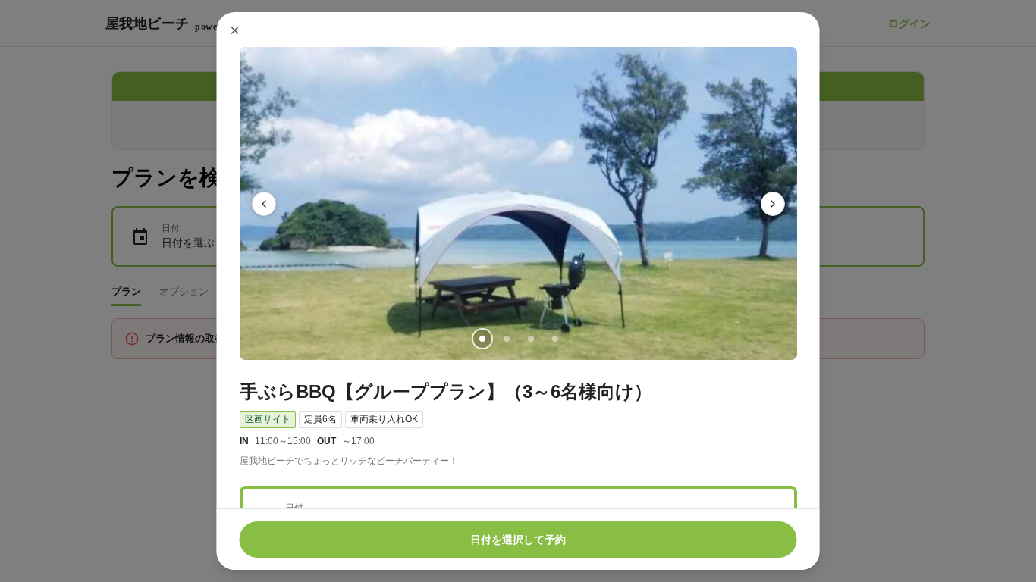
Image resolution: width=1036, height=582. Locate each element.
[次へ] (773, 204)
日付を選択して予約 (518, 540)
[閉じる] (235, 30)
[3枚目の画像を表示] (530, 339)
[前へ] (264, 204)
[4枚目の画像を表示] (554, 339)
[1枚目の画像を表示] (481, 339)
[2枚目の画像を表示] (506, 339)
